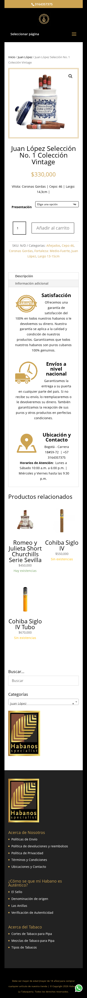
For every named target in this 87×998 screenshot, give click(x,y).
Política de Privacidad (27, 853)
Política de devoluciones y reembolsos (39, 846)
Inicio (11, 57)
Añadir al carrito (52, 228)
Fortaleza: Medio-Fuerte (52, 251)
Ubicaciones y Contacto (28, 867)
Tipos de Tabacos (24, 947)
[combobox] (43, 702)
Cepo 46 (68, 245)
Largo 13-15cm (49, 256)
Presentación (22, 207)
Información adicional (31, 283)
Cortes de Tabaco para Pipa (31, 934)
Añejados (53, 245)
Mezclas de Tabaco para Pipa (32, 940)
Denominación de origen (29, 899)
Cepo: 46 (55, 186)
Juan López (25, 57)
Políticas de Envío (24, 839)
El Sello (16, 892)
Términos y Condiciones (29, 860)
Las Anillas (19, 906)
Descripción (24, 276)
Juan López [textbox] (42, 703)
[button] (70, 76)
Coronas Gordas (34, 186)
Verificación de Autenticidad (32, 912)
